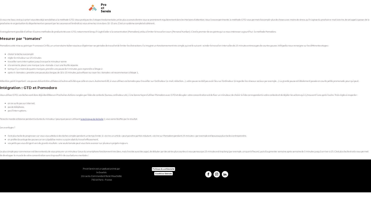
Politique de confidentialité (163, 169)
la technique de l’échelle (92, 118)
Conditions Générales (163, 174)
